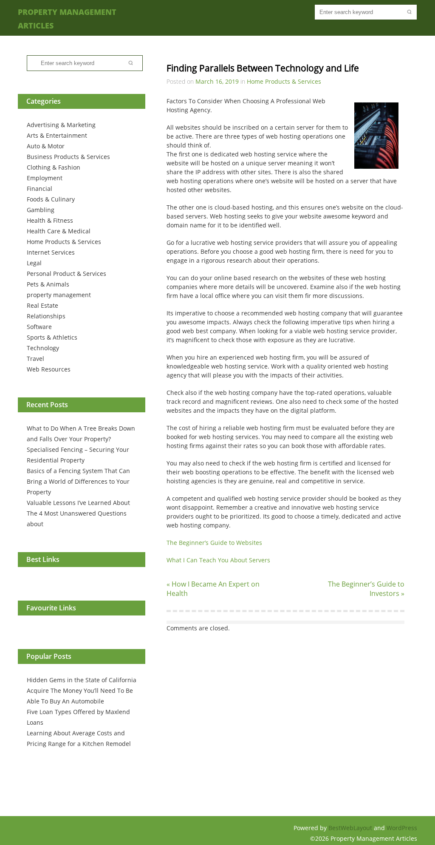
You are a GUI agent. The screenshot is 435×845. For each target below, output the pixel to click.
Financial (39, 188)
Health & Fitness (50, 220)
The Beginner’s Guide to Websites (214, 543)
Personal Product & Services (66, 273)
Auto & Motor (46, 146)
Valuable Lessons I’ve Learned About (78, 503)
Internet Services (51, 252)
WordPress (402, 828)
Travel (35, 358)
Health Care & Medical (58, 231)
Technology (43, 348)
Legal (34, 263)
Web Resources (49, 369)
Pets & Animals (48, 284)
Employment (44, 178)
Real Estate (42, 305)
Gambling (40, 210)
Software (39, 327)
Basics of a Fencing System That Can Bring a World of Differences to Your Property (78, 481)
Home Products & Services (64, 242)
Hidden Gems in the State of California (81, 680)
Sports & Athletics (52, 337)
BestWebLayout (351, 828)
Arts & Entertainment (57, 135)
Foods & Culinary (51, 199)
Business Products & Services (68, 157)
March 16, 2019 (217, 81)
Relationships (46, 316)
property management (59, 295)
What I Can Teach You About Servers (218, 560)
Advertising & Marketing (61, 125)
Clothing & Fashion (53, 167)
